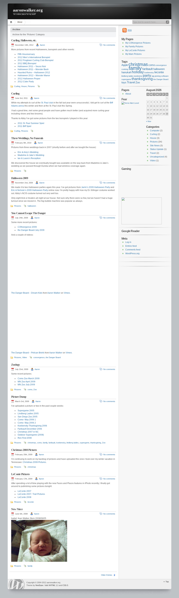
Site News (155, 145)
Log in (128, 242)
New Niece (17, 509)
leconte (31, 502)
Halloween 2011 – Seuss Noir (32, 66)
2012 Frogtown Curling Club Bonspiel (35, 60)
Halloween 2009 (19, 178)
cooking (124, 69)
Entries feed (131, 246)
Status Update (156, 149)
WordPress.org (132, 253)
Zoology (15, 364)
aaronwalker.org (28, 10)
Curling (17, 86)
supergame (84, 443)
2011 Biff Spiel (24, 126)
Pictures (31, 86)
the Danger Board (53, 357)
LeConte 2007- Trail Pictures (31, 494)
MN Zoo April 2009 (26, 381)
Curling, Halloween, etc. (23, 40)
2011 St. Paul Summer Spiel (31, 123)
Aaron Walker (53, 293)
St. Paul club (47, 102)
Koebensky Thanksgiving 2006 (32, 426)
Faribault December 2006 (30, 429)
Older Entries (106, 575)
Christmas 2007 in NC (28, 432)
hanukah (126, 72)
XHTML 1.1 (53, 585)
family (45, 443)
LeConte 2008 (24, 497)
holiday (138, 72)
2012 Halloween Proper (29, 78)
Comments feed (132, 249)
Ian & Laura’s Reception (29, 158)
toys (123, 82)
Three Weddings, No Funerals (27, 138)
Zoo (35, 389)
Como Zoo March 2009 (29, 378)
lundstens (138, 76)
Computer (154, 130)
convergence (39, 357)
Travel (131, 82)
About (19, 22)
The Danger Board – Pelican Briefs (27, 352)
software (165, 76)
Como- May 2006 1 (27, 419)
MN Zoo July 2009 (26, 384)
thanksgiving (95, 443)
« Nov (148, 121)
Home (12, 22)
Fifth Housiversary (26, 54)
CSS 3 (65, 585)
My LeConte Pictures (135, 50)
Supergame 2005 (26, 410)
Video (24, 357)
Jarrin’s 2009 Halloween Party (95, 187)
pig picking (156, 76)
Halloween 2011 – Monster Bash (33, 69)
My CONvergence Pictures (138, 43)
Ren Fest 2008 (25, 438)
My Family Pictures (134, 46)
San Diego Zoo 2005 (27, 416)
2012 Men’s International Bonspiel (34, 57)
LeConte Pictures (20, 474)
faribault (52, 443)
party (147, 75)
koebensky (61, 443)
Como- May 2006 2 (27, 423)
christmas (32, 443)
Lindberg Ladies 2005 (28, 413)
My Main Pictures (133, 54)
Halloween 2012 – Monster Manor (34, 75)
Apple (124, 65)
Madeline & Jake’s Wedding (31, 155)
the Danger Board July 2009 (31, 230)
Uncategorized (157, 157)
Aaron (42, 45)
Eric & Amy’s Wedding (28, 152)
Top (167, 582)
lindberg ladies (73, 443)
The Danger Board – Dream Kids (26, 293)
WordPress (17, 584)
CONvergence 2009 (27, 227)
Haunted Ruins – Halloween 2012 (34, 72)
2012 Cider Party (26, 81)
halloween (32, 206)
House (24, 86)
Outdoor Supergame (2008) (31, 435)
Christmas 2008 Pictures (24, 449)
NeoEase (39, 585)
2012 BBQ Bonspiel (27, 63)
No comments (109, 45)
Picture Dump (18, 396)
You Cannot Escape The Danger (28, 213)
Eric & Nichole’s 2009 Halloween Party (29, 190)
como (30, 389)
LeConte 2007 (24, 491)
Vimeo (67, 293)
